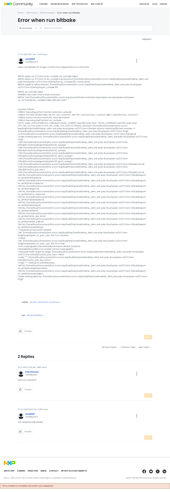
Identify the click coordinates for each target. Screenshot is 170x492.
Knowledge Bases (60, 4)
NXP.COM (95, 4)
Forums (44, 4)
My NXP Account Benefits (74, 471)
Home (21, 12)
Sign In (163, 4)
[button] (137, 61)
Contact (54, 471)
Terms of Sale (27, 478)
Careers (21, 471)
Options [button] (146, 39)
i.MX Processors (47, 12)
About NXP (9, 471)
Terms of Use (15, 478)
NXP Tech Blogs (80, 4)
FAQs (154, 4)
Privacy (6, 478)
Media (44, 471)
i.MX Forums (31, 12)
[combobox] (95, 28)
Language (144, 4)
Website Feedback (69, 478)
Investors (33, 471)
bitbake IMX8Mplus (35, 315)
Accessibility (56, 478)
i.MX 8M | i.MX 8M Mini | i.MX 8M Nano (44, 302)
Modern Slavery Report (41, 478)
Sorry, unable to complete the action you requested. (27, 486)
